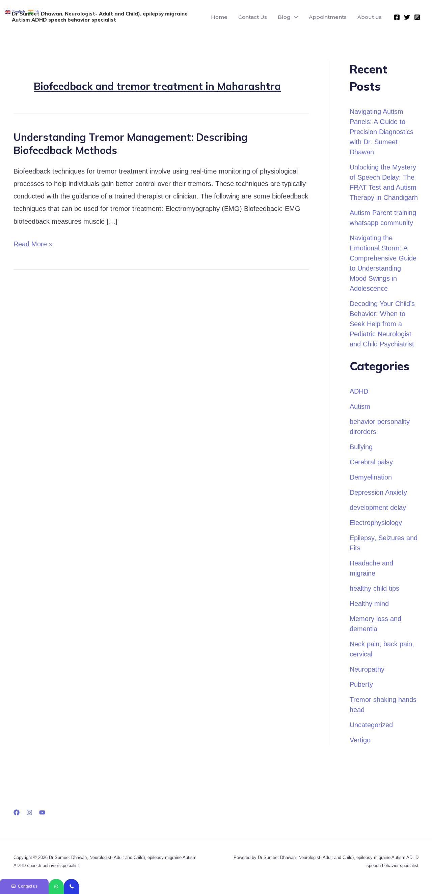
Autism (360, 406)
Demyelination (371, 477)
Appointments (328, 17)
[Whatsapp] (56, 886)
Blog (284, 17)
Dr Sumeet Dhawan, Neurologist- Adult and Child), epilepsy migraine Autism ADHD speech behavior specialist (100, 16)
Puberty (361, 684)
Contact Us (252, 17)
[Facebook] (397, 17)
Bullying (361, 447)
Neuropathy (367, 669)
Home (219, 17)
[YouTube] (42, 812)
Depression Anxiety (378, 492)
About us (369, 17)
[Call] (71, 886)
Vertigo (360, 740)
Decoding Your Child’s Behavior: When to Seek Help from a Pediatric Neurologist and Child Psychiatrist (382, 324)
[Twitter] (407, 17)
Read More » (33, 243)
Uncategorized (371, 725)
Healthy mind (369, 603)
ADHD (359, 391)
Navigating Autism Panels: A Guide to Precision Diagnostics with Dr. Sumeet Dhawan (381, 132)
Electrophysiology (376, 522)
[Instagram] (417, 17)
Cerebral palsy (371, 462)
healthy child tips (374, 588)
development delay (378, 507)
